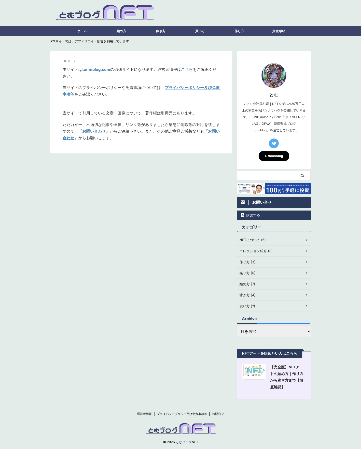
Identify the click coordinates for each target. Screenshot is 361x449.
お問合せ (218, 414)
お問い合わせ (94, 131)
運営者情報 (144, 414)
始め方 (121, 31)
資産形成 (278, 31)
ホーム (82, 31)
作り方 (239, 31)
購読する (252, 215)
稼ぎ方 (161, 31)
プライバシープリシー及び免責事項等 (182, 414)
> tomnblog (274, 156)
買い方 (200, 31)
